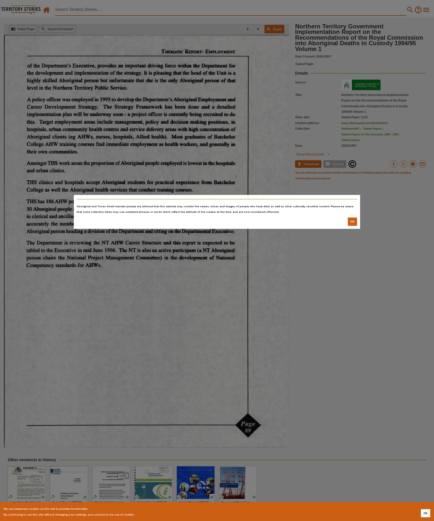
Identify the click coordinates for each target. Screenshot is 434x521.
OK (352, 221)
